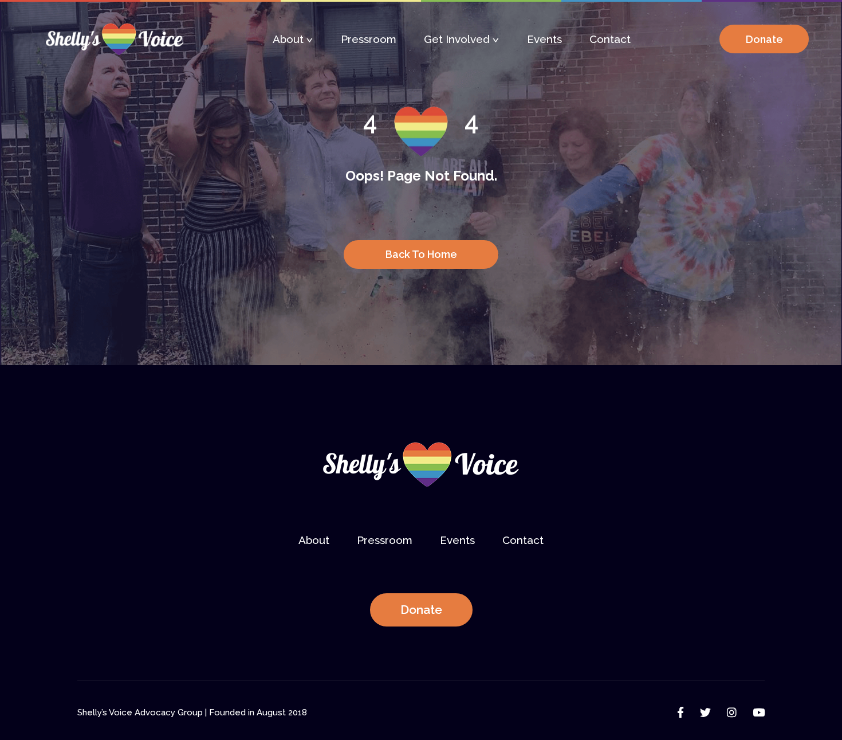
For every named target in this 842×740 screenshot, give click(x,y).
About (288, 39)
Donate (421, 609)
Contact (610, 39)
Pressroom (368, 39)
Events (544, 39)
